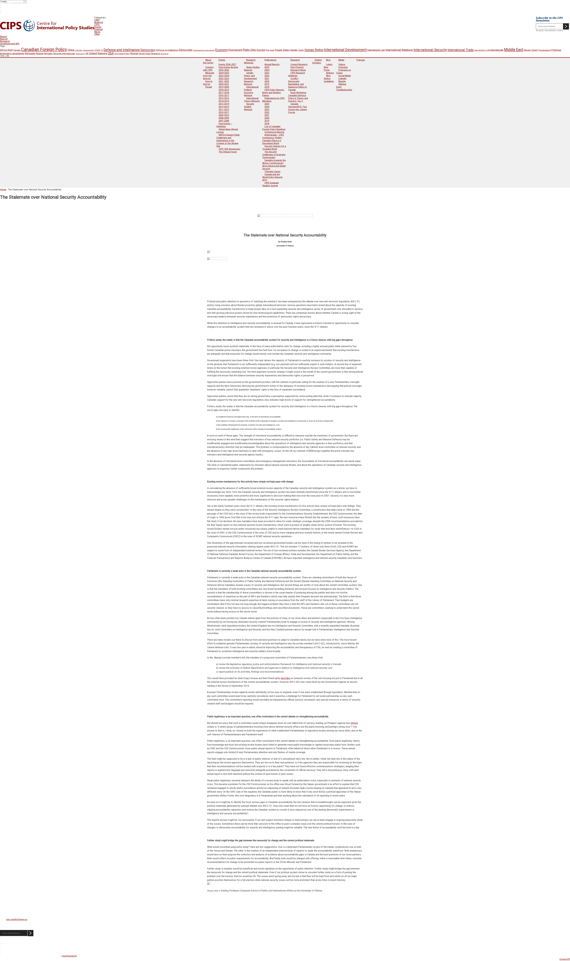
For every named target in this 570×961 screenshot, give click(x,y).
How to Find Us (207, 82)
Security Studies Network (249, 107)
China (71, 50)
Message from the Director (208, 76)
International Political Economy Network (251, 91)
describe (285, 678)
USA (111, 53)
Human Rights (313, 50)
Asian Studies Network (252, 68)
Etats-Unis (249, 50)
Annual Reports (272, 64)
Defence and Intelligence (122, 50)
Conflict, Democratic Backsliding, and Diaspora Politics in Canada (297, 84)
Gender (294, 50)
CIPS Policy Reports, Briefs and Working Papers (273, 92)
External (98, 29)
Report (3, 36)
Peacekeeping (544, 50)
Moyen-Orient (531, 50)
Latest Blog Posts (328, 67)
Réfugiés (48, 53)
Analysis (98, 22)
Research (5, 41)
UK (87, 53)
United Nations (98, 53)
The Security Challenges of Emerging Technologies (273, 154)
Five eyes (270, 50)
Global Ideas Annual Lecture (227, 130)
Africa (3, 50)
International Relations (399, 50)
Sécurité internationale (64, 53)
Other (97, 34)
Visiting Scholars (317, 61)
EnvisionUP (565, 959)
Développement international (204, 50)
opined (354, 723)
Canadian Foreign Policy (44, 49)
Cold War (78, 50)
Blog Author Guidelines (329, 78)
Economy (221, 50)
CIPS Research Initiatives (296, 74)
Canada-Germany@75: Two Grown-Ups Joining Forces (297, 108)
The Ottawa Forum (228, 151)
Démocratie (185, 49)
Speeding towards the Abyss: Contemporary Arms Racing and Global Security (274, 164)
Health (301, 50)
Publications (270, 60)
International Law (376, 50)
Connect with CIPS (208, 68)
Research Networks (249, 61)
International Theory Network (252, 99)
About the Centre (208, 61)
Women (134, 53)
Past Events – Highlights (224, 125)
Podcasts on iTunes (343, 71)
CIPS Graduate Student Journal (270, 184)
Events (97, 27)
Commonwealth (88, 50)
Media (341, 60)
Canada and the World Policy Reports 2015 (272, 177)
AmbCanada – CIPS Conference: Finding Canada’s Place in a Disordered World (273, 139)
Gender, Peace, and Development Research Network (250, 78)
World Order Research (149, 53)
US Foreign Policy (122, 54)
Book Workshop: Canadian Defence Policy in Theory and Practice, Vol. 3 (298, 96)
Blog (328, 60)
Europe (260, 49)
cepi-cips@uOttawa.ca (16, 919)
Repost (4, 39)
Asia (10, 50)
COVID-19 (98, 50)
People (208, 87)
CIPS (97, 24)
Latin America (480, 50)
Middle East (513, 49)
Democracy (148, 50)
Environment (235, 50)
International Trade (461, 50)
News (97, 31)
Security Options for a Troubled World (274, 147)
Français (361, 60)
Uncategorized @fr (9, 43)
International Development (345, 50)
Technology (80, 54)
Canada (16, 50)
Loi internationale (495, 50)
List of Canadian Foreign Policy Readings (273, 128)
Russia (39, 53)
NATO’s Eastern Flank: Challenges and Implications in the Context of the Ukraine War (228, 141)
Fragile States (282, 50)
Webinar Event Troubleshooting (344, 87)
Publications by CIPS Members (273, 99)
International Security (430, 50)
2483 (97, 20)
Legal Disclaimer (69, 956)
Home (3, 189)
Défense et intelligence (167, 50)
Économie (164, 54)
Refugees (30, 53)
